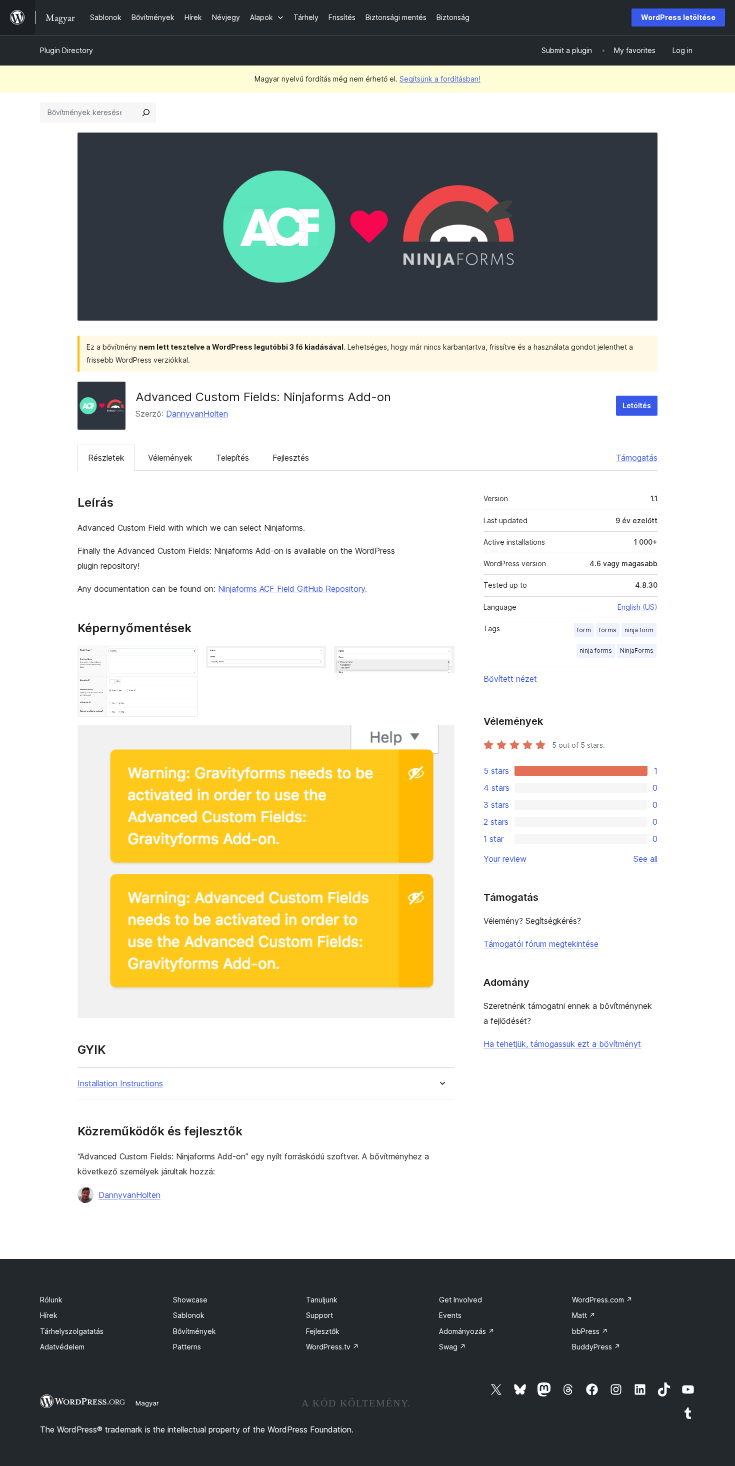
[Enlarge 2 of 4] (313, 659)
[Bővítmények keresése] (146, 113)
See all (646, 859)
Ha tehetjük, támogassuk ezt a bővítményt (562, 1044)
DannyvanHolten (197, 414)
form (584, 630)
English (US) (638, 607)
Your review (505, 859)
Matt (584, 1315)
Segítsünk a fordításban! (440, 79)
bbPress (590, 1331)
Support (319, 1315)
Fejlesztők (323, 1331)
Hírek (49, 1315)
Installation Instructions (120, 1083)
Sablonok (188, 1315)
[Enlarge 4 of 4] (441, 738)
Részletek (106, 458)
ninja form (639, 630)
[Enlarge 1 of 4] (185, 659)
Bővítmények (194, 1331)
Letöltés (636, 405)
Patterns (187, 1346)
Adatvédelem (62, 1346)
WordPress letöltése (678, 17)
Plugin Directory (66, 50)
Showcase (190, 1299)
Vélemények (170, 458)
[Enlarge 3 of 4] (441, 659)
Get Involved (460, 1299)
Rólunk (51, 1299)
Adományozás (466, 1331)
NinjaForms (637, 650)
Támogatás (637, 458)
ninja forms (596, 650)
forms (607, 630)
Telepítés (232, 458)
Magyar (147, 1403)
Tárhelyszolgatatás (72, 1331)
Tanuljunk (322, 1299)
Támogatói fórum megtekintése (541, 944)
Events (450, 1315)
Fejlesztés (290, 458)
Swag (452, 1346)
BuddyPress (596, 1346)
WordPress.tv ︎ (332, 1346)
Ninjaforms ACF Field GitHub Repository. (292, 589)
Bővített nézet (510, 679)
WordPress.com (602, 1299)
